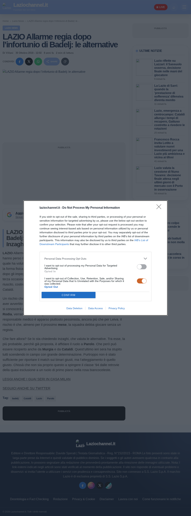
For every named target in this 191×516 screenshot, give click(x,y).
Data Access (95, 308)
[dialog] (95, 258)
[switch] (142, 266)
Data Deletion (74, 308)
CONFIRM (69, 295)
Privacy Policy (117, 308)
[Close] (160, 207)
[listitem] (95, 259)
